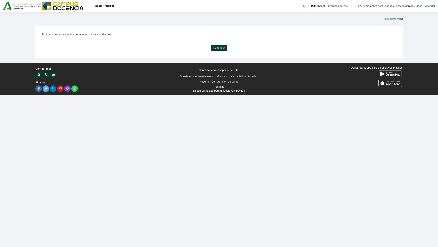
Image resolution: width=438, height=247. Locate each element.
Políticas (219, 86)
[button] (304, 6)
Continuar (219, 47)
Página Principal (393, 18)
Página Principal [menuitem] (104, 5)
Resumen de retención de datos (219, 81)
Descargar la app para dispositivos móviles (219, 90)
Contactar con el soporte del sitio (219, 70)
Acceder (430, 6)
